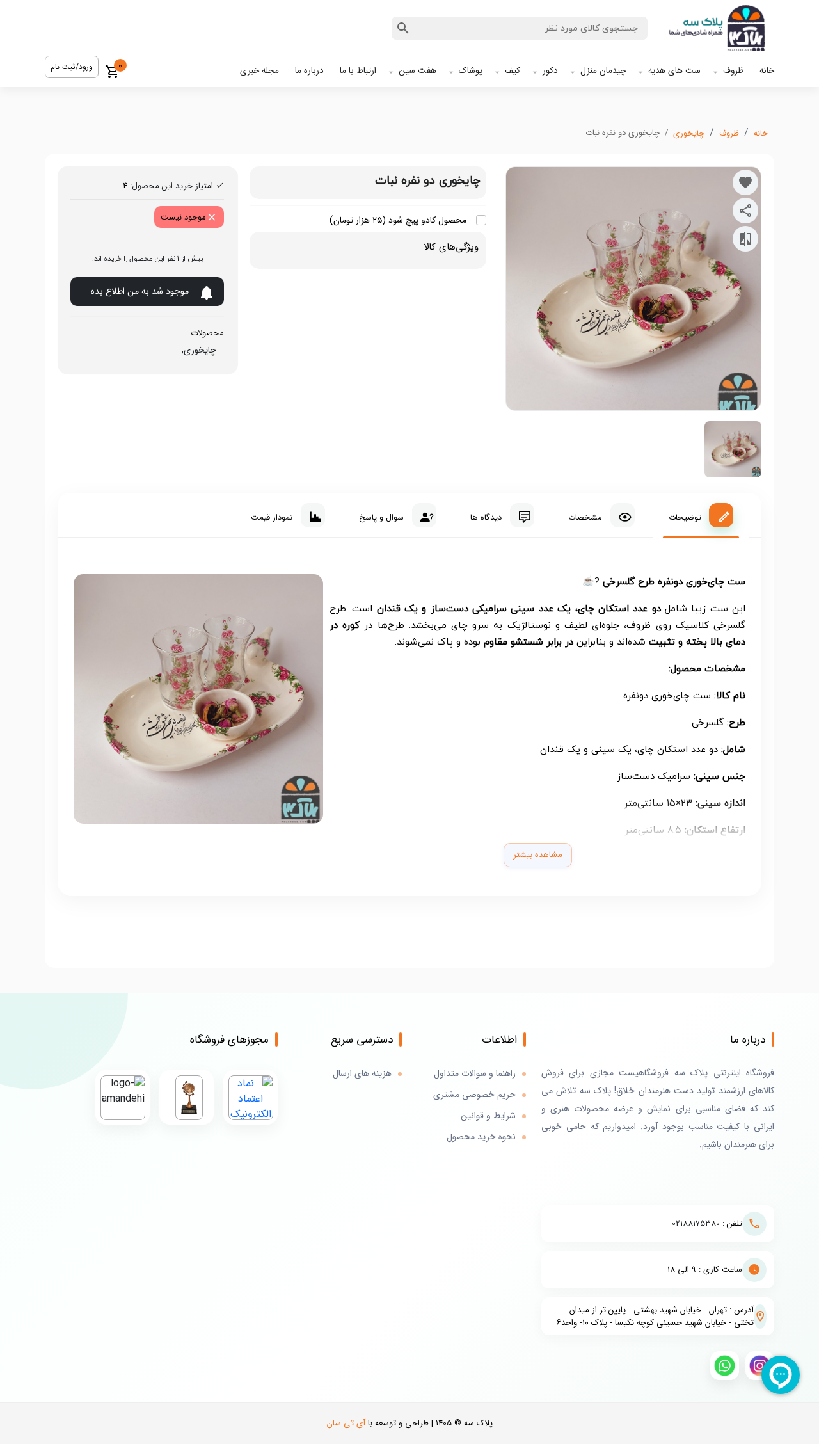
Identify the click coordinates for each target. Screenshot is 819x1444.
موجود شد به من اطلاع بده (140, 291)
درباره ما (309, 70)
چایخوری (688, 133)
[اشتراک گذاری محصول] (745, 210)
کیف (512, 70)
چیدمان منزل (603, 70)
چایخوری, (196, 350)
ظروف (733, 70)
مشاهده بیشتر (537, 855)
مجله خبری (259, 70)
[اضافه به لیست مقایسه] (745, 239)
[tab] (701, 515)
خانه (766, 70)
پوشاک (470, 70)
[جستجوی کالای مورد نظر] (403, 28)
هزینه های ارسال (362, 1073)
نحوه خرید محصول (481, 1137)
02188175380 (696, 1223)
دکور (550, 70)
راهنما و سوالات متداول (475, 1073)
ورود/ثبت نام (72, 67)
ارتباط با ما (358, 70)
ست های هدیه (674, 70)
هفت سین (417, 70)
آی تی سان (346, 1423)
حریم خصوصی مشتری (474, 1095)
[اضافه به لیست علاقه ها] (745, 182)
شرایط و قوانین (488, 1116)
